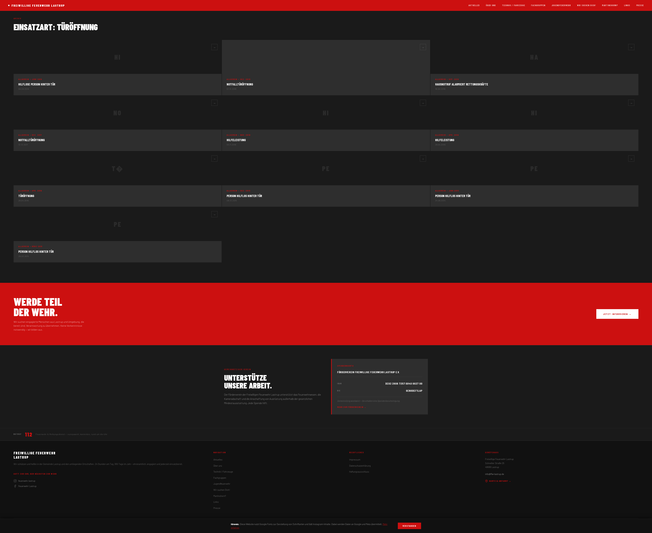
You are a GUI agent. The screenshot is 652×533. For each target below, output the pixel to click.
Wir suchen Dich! (586, 5)
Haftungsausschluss (359, 471)
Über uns (491, 5)
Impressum (354, 459)
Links (627, 5)
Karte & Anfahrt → (500, 481)
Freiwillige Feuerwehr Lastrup (38, 5)
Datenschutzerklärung (360, 465)
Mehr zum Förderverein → (351, 407)
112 (28, 434)
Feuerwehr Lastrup (27, 486)
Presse (640, 5)
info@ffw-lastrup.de (494, 474)
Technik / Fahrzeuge (513, 5)
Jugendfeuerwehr (561, 5)
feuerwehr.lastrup (26, 480)
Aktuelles (474, 5)
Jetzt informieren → (617, 314)
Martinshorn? (610, 5)
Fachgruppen (538, 5)
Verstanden (409, 526)
